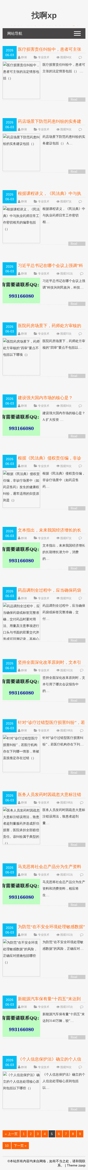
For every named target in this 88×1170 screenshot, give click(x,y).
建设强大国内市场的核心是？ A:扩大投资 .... (63, 416)
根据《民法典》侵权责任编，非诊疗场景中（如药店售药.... (63, 480)
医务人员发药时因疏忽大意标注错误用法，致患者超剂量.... (63, 816)
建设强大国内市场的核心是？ (45, 397)
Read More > (75, 100)
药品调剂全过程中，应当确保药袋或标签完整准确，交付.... (63, 612)
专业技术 (43, 57)
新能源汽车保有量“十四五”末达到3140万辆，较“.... (63, 1017)
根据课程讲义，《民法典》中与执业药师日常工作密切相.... (63, 215)
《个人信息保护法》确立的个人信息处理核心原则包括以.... (63, 1081)
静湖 (24, 57)
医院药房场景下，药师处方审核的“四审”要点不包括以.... (63, 344)
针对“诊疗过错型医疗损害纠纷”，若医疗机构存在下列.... (63, 741)
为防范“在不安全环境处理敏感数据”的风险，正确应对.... (63, 945)
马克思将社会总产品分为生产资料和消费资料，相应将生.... (63, 888)
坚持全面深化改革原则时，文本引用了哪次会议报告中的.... (63, 684)
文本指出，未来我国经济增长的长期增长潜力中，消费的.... (63, 552)
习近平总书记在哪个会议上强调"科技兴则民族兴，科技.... (63, 284)
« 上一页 (11, 1134)
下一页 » (20, 1145)
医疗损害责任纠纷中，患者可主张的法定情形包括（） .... (63, 68)
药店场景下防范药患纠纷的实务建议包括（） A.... (63, 140)
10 (7, 1145)
